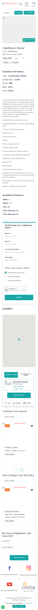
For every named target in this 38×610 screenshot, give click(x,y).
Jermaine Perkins (20, 382)
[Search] (20, 5)
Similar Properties (14, 281)
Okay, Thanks (19, 606)
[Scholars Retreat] (19, 497)
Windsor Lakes (11, 447)
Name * (8, 233)
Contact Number (12, 249)
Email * (8, 241)
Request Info (12, 375)
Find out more (28, 603)
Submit (19, 297)
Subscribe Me (19, 558)
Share (30, 13)
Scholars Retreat (12, 511)
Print (28, 403)
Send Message (18, 386)
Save (19, 13)
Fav (9, 403)
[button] (19, 58)
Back (7, 13)
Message (9, 257)
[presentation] (16, 470)
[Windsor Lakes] (19, 433)
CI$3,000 (7, 58)
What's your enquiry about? (17, 268)
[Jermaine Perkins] (8, 383)
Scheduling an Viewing (16, 273)
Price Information (14, 277)
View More (9, 417)
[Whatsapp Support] (3, 607)
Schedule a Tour (26, 374)
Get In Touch (19, 395)
